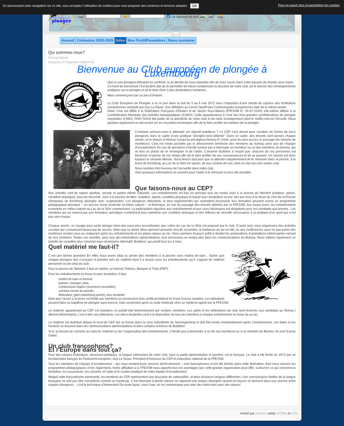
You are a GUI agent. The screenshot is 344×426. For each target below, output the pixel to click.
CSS (294, 413)
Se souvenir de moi (185, 17)
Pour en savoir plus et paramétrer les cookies (309, 5)
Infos (120, 40)
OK (194, 6)
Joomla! (260, 413)
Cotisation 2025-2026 (95, 40)
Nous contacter (181, 40)
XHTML (282, 413)
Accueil (67, 40)
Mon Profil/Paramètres (146, 40)
